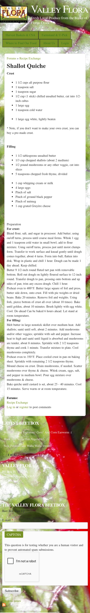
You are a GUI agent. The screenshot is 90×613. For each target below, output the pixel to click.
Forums (11, 58)
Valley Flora (59, 8)
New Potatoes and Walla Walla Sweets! (28, 446)
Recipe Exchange (30, 58)
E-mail (7, 520)
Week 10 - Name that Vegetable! (24, 439)
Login (65, 43)
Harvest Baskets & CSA (20, 35)
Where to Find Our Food (21, 43)
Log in (11, 407)
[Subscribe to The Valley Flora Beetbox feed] (4, 605)
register (24, 407)
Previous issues (11, 601)
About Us (49, 43)
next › (24, 455)
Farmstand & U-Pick (55, 35)
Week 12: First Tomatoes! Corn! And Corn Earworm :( (38, 432)
